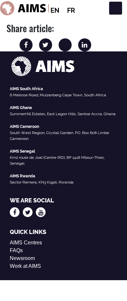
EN (54, 10)
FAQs (16, 250)
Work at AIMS (25, 266)
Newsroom (22, 258)
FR (71, 10)
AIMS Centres (26, 242)
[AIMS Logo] (24, 8)
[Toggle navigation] (115, 8)
